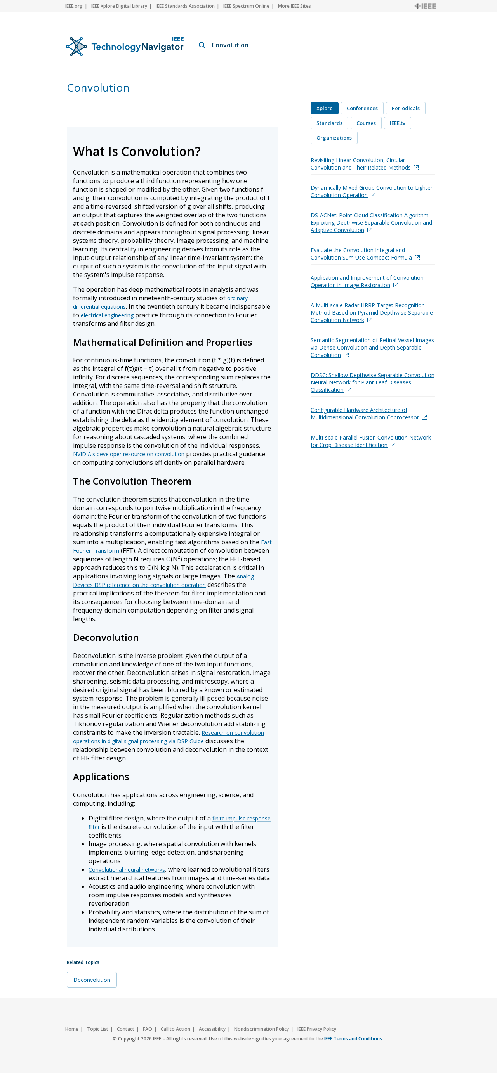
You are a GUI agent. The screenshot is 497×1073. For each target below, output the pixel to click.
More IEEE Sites (294, 6)
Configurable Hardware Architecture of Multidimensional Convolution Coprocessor (365, 413)
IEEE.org (74, 6)
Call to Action (175, 1029)
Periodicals (406, 108)
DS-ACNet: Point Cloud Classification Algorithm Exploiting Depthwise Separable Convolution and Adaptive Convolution (371, 222)
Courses (366, 122)
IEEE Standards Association (185, 6)
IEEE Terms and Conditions (353, 1038)
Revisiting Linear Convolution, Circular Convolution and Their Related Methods (361, 163)
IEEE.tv (397, 122)
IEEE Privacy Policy (316, 1029)
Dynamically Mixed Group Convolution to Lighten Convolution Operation (372, 191)
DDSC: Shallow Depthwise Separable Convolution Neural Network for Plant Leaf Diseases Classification (372, 382)
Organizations (334, 137)
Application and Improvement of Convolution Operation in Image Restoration (367, 281)
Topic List (97, 1029)
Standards (329, 122)
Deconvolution (91, 979)
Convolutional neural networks (127, 869)
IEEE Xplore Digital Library (119, 6)
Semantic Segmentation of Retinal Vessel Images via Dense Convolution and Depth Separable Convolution (372, 347)
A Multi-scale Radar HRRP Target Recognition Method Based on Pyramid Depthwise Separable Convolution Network (372, 312)
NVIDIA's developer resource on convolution (128, 454)
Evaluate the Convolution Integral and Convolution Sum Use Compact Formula (361, 253)
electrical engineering (107, 315)
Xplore (324, 108)
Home (71, 1029)
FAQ (147, 1029)
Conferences (362, 108)
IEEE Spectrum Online (246, 6)
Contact (125, 1029)
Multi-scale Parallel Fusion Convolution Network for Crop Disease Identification (371, 441)
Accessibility (212, 1029)
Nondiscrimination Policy (261, 1029)
